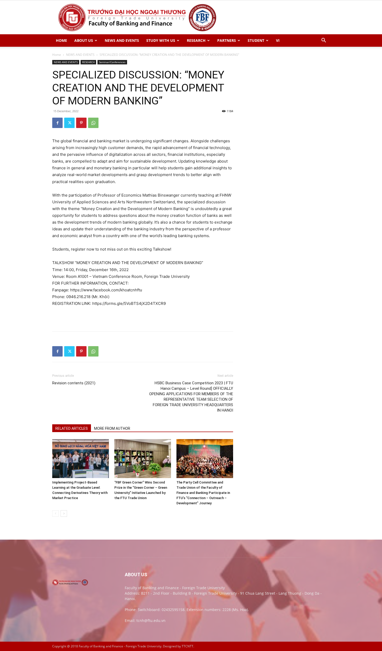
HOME (61, 40)
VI (278, 40)
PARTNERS (226, 40)
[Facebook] (57, 123)
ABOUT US (83, 40)
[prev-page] (55, 513)
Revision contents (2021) (73, 383)
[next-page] (64, 513)
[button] (323, 40)
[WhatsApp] (93, 123)
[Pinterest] (81, 123)
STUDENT (256, 40)
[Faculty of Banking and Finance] (191, 18)
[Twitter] (69, 123)
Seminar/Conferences (112, 62)
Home (56, 54)
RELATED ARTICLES (71, 428)
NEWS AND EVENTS (122, 40)
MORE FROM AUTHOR (112, 428)
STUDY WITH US (160, 40)
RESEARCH (196, 40)
